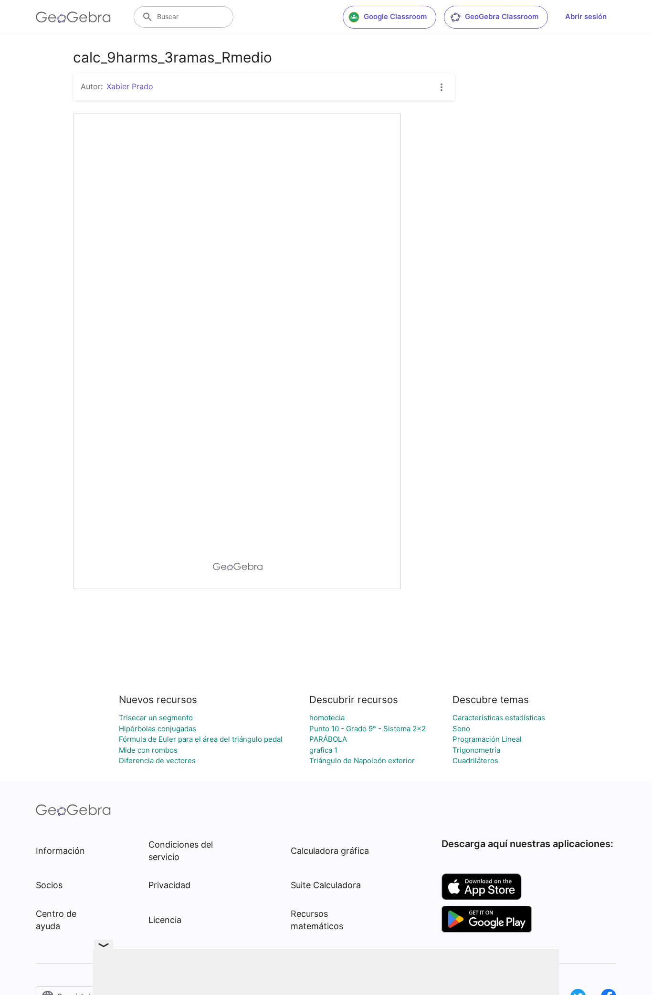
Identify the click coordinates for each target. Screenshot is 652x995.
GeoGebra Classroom (501, 16)
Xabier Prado (129, 86)
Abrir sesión (586, 16)
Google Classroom (395, 16)
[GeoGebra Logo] (73, 17)
